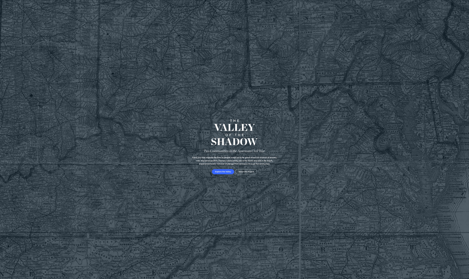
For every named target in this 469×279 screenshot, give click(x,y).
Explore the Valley (223, 172)
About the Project (246, 172)
